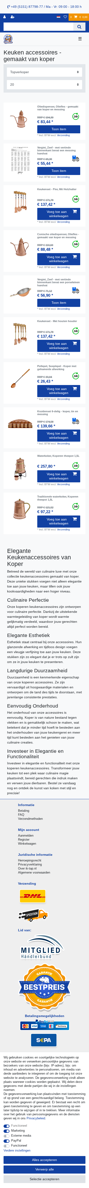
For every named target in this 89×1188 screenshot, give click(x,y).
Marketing (18, 1130)
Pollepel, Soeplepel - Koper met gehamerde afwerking (56, 367)
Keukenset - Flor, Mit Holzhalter (56, 189)
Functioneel (19, 1125)
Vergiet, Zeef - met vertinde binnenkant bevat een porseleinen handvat (58, 282)
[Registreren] (13, 17)
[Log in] (5, 17)
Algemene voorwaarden (34, 872)
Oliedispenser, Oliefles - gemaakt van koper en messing (57, 108)
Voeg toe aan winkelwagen (57, 214)
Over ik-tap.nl (27, 868)
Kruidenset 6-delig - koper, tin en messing (57, 413)
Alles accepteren (44, 1160)
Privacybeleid (36, 1118)
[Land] (58, 17)
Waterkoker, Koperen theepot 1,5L (58, 455)
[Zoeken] (79, 26)
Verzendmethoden (30, 818)
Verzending (63, 135)
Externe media (21, 1135)
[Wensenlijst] (65, 17)
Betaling (23, 810)
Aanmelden (25, 835)
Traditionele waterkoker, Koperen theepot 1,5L (57, 498)
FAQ (21, 814)
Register (23, 839)
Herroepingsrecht (29, 860)
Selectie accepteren (44, 1179)
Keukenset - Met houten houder (57, 321)
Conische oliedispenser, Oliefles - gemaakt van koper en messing (58, 235)
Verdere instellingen (17, 1150)
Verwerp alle (44, 1169)
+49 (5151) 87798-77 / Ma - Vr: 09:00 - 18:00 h (46, 7)
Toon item (59, 129)
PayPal (16, 1140)
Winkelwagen (27, 843)
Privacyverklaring (30, 864)
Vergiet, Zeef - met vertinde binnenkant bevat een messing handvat (56, 150)
